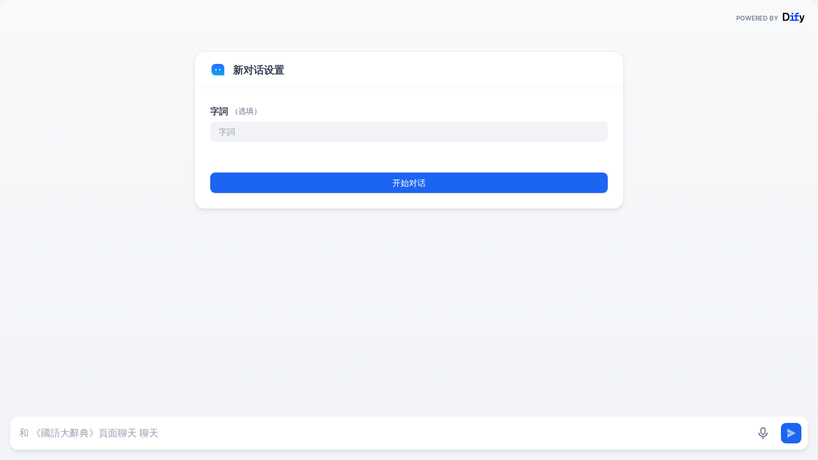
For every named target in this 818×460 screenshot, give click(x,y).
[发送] (791, 433)
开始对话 (409, 183)
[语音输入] (763, 433)
